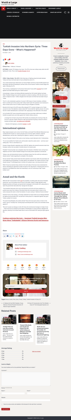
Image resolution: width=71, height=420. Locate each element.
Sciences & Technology (13, 12)
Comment (4, 370)
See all (67, 106)
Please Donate (61, 68)
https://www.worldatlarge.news (25, 254)
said (21, 180)
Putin (14, 299)
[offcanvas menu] (65, 12)
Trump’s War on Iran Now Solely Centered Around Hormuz (8, 329)
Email (29, 390)
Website (3, 397)
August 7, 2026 (65, 166)
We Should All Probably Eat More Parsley (60, 163)
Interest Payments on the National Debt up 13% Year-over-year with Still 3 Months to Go (61, 129)
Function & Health (41, 8)
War (4, 43)
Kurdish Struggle (22, 71)
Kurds (10, 299)
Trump (20, 299)
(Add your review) (36, 351)
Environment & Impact (55, 8)
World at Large (9, 2)
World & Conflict (11, 8)
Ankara (7, 299)
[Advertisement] (35, 29)
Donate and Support (56, 12)
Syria (17, 299)
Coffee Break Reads (42, 12)
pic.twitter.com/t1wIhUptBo (23, 121)
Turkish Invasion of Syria (33, 299)
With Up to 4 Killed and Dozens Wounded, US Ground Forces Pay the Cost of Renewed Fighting (43, 331)
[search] (69, 12)
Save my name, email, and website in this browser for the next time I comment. (23, 404)
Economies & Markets (28, 12)
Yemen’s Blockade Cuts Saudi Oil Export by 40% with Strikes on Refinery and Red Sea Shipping (25, 329)
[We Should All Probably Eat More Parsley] (61, 150)
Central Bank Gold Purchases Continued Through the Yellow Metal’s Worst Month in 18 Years (61, 196)
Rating (3, 388)
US (40, 299)
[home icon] (3, 8)
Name (3, 390)
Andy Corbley (11, 63)
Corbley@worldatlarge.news (24, 251)
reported (39, 89)
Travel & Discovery (26, 8)
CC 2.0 (28, 71)
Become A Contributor (13, 16)
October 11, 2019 (27, 124)
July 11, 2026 (64, 201)
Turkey (24, 299)
